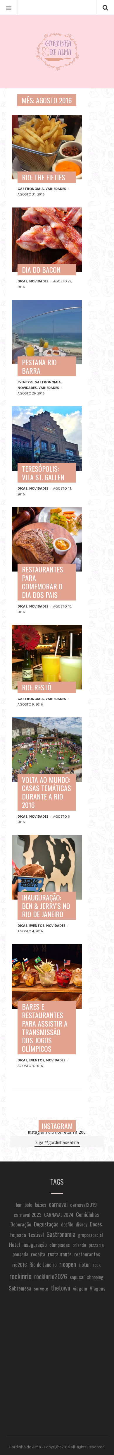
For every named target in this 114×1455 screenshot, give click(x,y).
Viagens (97, 1288)
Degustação (46, 1224)
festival (36, 1234)
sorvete (41, 1288)
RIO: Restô (36, 687)
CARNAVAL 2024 (58, 1214)
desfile (67, 1224)
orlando (79, 1244)
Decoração (21, 1224)
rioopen (67, 1264)
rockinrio (20, 1276)
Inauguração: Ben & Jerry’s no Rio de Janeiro (46, 905)
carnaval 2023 (28, 1214)
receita (38, 1254)
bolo (28, 1204)
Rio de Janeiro (43, 1264)
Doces (96, 1224)
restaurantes (87, 1254)
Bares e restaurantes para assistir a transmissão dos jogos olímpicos (45, 1027)
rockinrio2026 (50, 1276)
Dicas (22, 281)
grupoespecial (90, 1234)
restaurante (60, 1254)
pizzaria (96, 1244)
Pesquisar (105, 7)
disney (81, 1224)
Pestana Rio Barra (39, 366)
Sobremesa (20, 1288)
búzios (40, 1204)
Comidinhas (87, 1214)
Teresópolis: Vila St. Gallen (43, 472)
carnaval (58, 1204)
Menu (9, 7)
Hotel (14, 1244)
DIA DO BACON (41, 269)
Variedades (56, 188)
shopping (95, 1277)
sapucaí (77, 1277)
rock (97, 1264)
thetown (60, 1288)
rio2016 (19, 1264)
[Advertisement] (57, 1365)
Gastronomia (31, 188)
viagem (80, 1288)
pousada (20, 1254)
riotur (84, 1264)
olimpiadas (59, 1244)
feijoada (18, 1234)
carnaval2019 (83, 1204)
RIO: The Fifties (43, 177)
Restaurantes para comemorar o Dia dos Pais (42, 582)
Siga (57, 1142)
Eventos (25, 382)
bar (19, 1204)
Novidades (39, 281)
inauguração (35, 1244)
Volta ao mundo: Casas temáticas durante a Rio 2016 (46, 792)
